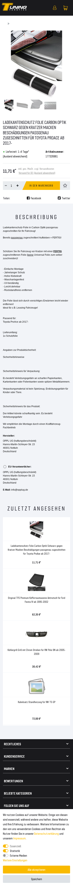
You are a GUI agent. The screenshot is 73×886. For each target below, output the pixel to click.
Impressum (19, 838)
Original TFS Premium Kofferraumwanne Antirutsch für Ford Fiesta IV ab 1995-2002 (36, 599)
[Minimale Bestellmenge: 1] (6, 185)
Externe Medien (18, 855)
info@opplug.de (19, 489)
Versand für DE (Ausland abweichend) (37, 172)
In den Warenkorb (41, 185)
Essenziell (15, 846)
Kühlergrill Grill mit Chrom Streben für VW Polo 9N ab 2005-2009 (36, 651)
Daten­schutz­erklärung (46, 833)
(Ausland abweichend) (15, 156)
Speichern (36, 879)
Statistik (15, 851)
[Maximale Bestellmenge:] (17, 185)
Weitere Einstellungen (15, 860)
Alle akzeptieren (36, 869)
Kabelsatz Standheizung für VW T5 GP (36, 702)
